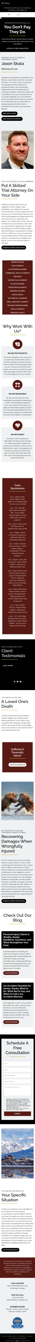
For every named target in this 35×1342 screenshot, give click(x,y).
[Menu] (3, 3)
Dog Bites (17, 276)
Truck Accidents (17, 309)
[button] (14, 681)
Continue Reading (11, 973)
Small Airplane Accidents (17, 302)
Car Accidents (17, 266)
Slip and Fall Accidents (17, 298)
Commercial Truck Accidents (17, 273)
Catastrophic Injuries (17, 269)
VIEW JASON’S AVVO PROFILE (12, 119)
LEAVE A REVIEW (8, 665)
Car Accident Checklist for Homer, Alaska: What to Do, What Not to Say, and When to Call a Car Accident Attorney (17, 991)
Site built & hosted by (17, 1340)
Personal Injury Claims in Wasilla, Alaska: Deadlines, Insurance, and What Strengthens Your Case (17, 940)
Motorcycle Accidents (17, 280)
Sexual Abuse (17, 295)
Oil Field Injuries (17, 284)
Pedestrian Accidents (17, 287)
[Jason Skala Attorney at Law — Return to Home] (17, 14)
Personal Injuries (17, 291)
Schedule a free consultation (17, 48)
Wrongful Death (17, 313)
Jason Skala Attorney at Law (19, 1336)
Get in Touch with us (17, 765)
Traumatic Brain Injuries (17, 305)
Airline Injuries (17, 262)
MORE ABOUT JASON (9, 113)
